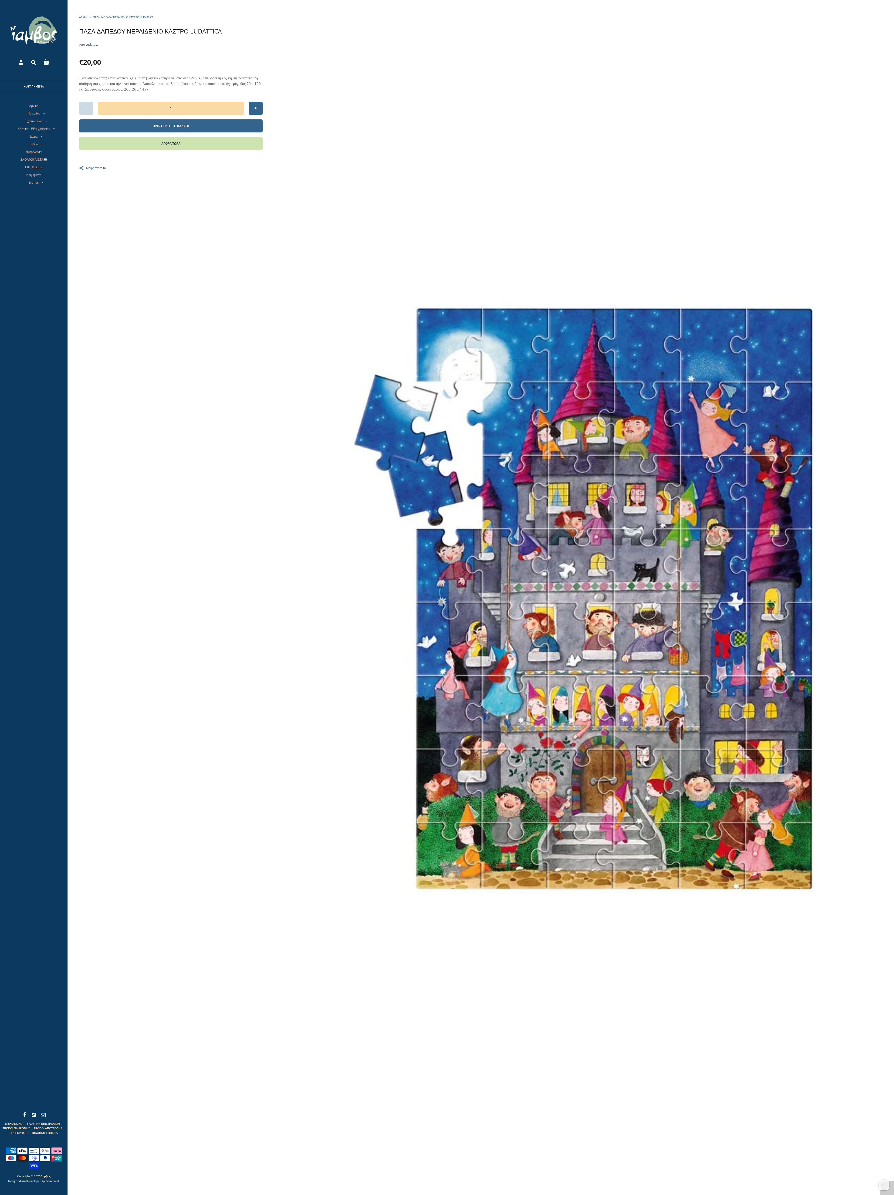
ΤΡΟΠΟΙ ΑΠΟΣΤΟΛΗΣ (48, 1128)
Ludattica (91, 44)
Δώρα (34, 136)
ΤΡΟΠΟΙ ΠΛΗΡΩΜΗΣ (16, 1128)
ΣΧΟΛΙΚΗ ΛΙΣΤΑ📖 (33, 159)
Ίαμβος (46, 1176)
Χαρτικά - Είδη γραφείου (34, 129)
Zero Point (52, 1181)
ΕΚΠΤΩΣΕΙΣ (33, 167)
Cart (46, 62)
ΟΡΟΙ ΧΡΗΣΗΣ (19, 1133)
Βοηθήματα (33, 175)
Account (21, 62)
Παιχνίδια (33, 113)
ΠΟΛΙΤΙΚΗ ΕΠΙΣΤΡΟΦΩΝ (43, 1124)
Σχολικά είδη (33, 121)
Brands (34, 182)
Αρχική (33, 106)
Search (34, 62)
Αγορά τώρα (170, 144)
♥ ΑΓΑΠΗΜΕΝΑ (34, 86)
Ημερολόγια (34, 152)
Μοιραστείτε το (96, 167)
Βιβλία (34, 144)
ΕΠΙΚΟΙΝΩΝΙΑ (14, 1124)
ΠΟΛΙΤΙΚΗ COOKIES (45, 1133)
